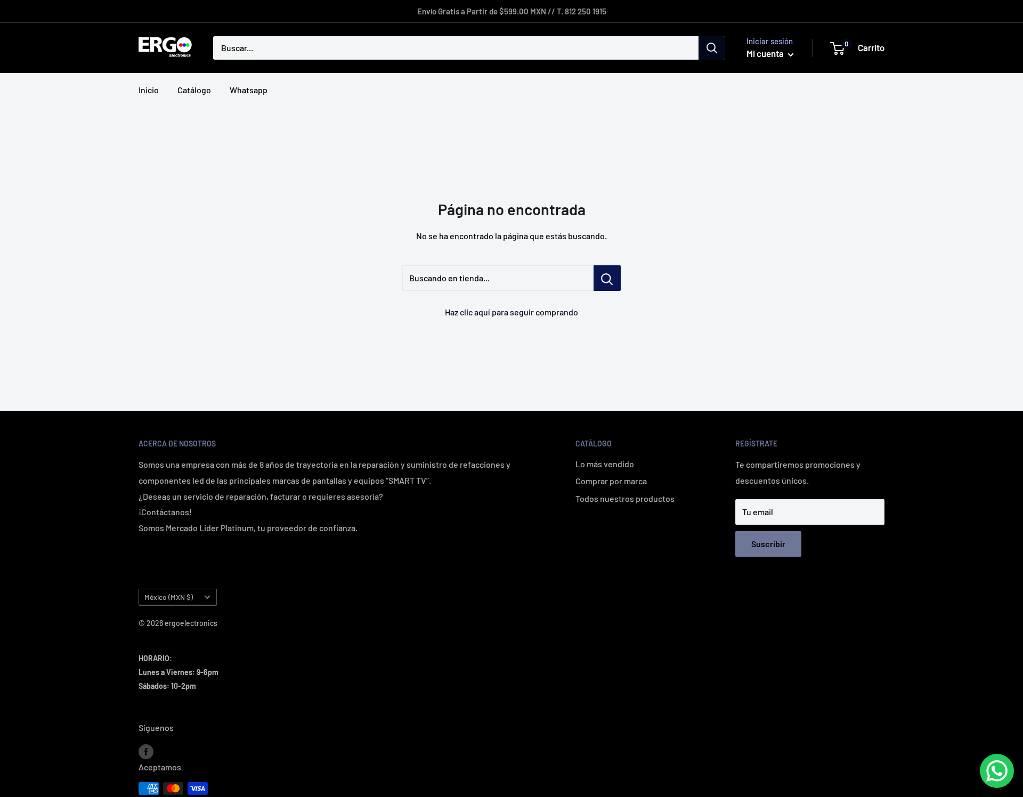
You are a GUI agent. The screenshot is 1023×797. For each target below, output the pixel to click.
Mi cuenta (765, 53)
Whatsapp (248, 90)
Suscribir (768, 544)
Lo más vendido (604, 464)
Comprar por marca (611, 481)
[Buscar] (712, 48)
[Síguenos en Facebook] (146, 751)
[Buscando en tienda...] (607, 278)
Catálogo (194, 90)
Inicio (149, 90)
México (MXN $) (168, 596)
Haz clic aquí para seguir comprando (511, 312)
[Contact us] (997, 771)
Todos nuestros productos (625, 498)
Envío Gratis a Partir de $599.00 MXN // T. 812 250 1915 (511, 11)
